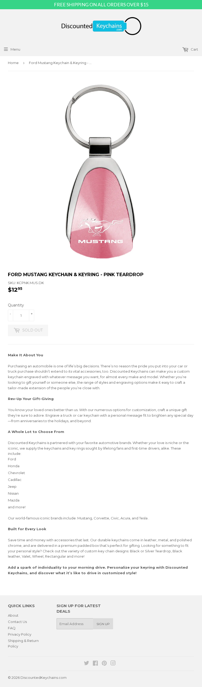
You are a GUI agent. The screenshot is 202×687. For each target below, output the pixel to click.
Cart (194, 49)
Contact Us (17, 622)
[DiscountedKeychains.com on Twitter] (86, 664)
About (13, 615)
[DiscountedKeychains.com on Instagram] (113, 664)
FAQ (12, 628)
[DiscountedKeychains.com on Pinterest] (104, 664)
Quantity (16, 305)
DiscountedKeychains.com (44, 677)
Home (13, 63)
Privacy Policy (19, 634)
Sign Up (103, 624)
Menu (15, 49)
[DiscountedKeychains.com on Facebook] (95, 664)
